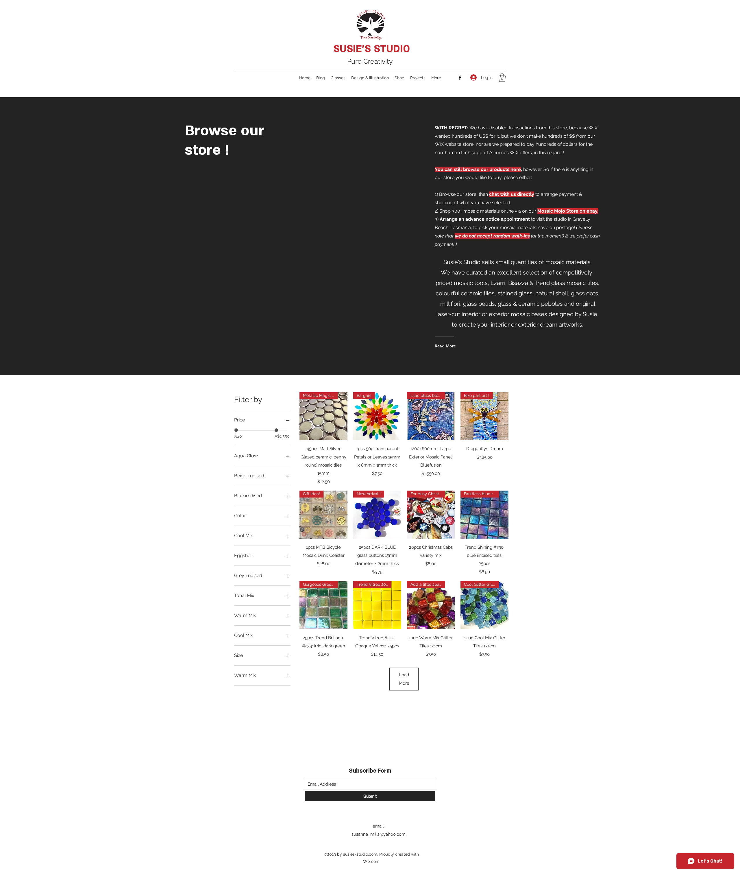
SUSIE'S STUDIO (371, 49)
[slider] (236, 430)
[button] (502, 77)
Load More (404, 679)
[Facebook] (460, 78)
